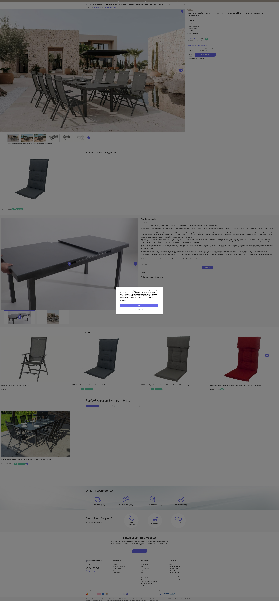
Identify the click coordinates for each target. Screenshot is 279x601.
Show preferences (139, 309)
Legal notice (123, 300)
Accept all (139, 305)
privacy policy (145, 299)
